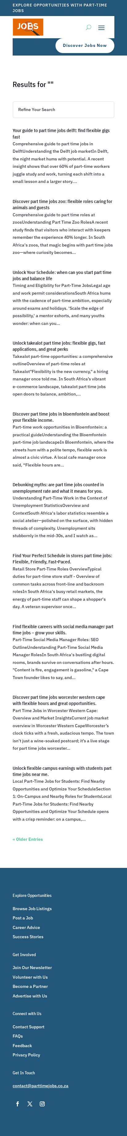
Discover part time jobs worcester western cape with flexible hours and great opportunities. (59, 700)
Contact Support (28, 1027)
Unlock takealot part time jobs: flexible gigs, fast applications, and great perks (59, 346)
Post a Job (23, 918)
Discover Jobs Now (85, 45)
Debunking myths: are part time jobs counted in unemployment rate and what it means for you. (58, 488)
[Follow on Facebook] (18, 1104)
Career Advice (26, 927)
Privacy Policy (26, 1055)
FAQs (18, 1036)
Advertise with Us (30, 996)
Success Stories (28, 936)
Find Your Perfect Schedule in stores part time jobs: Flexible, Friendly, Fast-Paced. (62, 559)
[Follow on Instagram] (42, 1104)
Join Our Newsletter (32, 967)
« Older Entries (28, 839)
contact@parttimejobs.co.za (40, 1085)
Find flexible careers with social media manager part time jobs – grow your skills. (63, 630)
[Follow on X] (30, 1104)
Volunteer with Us (30, 977)
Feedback (22, 1045)
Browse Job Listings (32, 908)
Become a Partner (30, 986)
